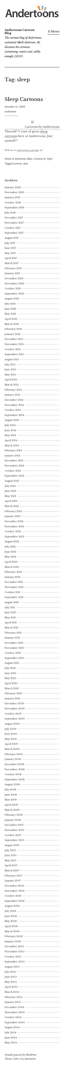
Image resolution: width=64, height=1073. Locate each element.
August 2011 (12, 602)
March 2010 (12, 688)
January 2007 (13, 880)
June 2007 (11, 855)
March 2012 (12, 567)
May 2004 (11, 1042)
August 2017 (12, 237)
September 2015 (14, 354)
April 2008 (11, 804)
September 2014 (14, 415)
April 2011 (11, 622)
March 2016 (12, 324)
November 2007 (14, 830)
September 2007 (14, 840)
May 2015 (10, 374)
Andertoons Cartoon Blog (19, 31)
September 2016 (14, 293)
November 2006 (15, 890)
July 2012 (10, 546)
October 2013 (13, 470)
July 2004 (10, 1032)
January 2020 (13, 187)
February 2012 (13, 571)
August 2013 (12, 480)
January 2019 (12, 197)
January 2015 (12, 394)
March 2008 (12, 809)
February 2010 (13, 693)
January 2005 (13, 1002)
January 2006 (13, 941)
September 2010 (14, 658)
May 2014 (10, 435)
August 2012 (12, 541)
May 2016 (10, 313)
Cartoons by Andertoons (42, 126)
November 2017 (14, 222)
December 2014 (14, 399)
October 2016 (13, 288)
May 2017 (10, 253)
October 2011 (12, 592)
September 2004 (15, 1022)
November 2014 (14, 405)
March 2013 (12, 506)
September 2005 (14, 961)
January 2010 (13, 698)
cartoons (17, 163)
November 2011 (14, 587)
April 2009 (11, 743)
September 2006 (15, 900)
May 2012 (10, 556)
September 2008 (15, 779)
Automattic (30, 1058)
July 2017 (10, 243)
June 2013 (10, 490)
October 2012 (13, 531)
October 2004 (13, 1017)
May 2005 (11, 981)
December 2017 (14, 217)
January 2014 (12, 455)
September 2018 (14, 207)
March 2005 (12, 992)
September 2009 (15, 718)
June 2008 (11, 794)
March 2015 (12, 384)
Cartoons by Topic (43, 158)
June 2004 (11, 1037)
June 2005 (11, 976)
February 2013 (13, 511)
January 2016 (12, 334)
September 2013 (14, 475)
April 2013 (11, 501)
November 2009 (15, 708)
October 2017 (13, 227)
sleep (25, 163)
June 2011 (10, 612)
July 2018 (10, 212)
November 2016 (14, 283)
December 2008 (14, 764)
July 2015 (10, 364)
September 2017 (14, 232)
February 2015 (13, 389)
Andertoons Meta (23, 158)
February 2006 (14, 936)
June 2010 (10, 673)
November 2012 (14, 526)
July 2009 (10, 728)
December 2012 (14, 521)
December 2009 (14, 703)
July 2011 (10, 607)
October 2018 (13, 202)
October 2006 (13, 895)
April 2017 (11, 258)
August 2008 (12, 784)
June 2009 (11, 733)
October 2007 (13, 835)
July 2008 (10, 789)
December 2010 (14, 642)
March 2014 (12, 445)
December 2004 (14, 1007)
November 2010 (14, 647)
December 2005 (14, 946)
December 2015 (14, 339)
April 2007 (11, 865)
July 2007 (10, 850)
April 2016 (11, 318)
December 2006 (14, 885)
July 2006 (10, 911)
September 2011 (14, 597)
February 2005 (13, 997)
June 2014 (10, 430)
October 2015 (13, 349)
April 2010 (11, 683)
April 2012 (11, 561)
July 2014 (10, 425)
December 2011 (14, 582)
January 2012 (12, 577)
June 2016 (10, 308)
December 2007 (14, 824)
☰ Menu (53, 31)
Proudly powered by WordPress (20, 1054)
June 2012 (10, 551)
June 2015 (10, 369)
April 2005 (11, 986)
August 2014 (12, 420)
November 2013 (14, 465)
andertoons (10, 111)
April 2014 (11, 440)
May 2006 (11, 921)
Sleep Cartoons (24, 99)
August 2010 (12, 663)
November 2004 (15, 1012)
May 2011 (10, 617)
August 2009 (12, 723)
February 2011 (13, 632)
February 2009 (14, 754)
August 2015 (12, 359)
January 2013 (12, 516)
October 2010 (13, 652)
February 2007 (13, 875)
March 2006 (12, 931)
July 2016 (10, 303)
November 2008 (15, 769)
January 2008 (13, 820)
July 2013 (10, 486)
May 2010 (10, 678)
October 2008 (13, 774)
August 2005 (12, 966)
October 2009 (13, 713)
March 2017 (12, 263)
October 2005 (13, 956)
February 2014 (13, 450)
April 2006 (11, 926)
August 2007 (12, 845)
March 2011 (11, 627)
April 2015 (11, 379)
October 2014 (13, 410)
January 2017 (12, 273)
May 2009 (11, 739)
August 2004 (12, 1027)
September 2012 (14, 536)
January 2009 (13, 759)
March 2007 (12, 870)
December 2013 (14, 460)
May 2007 (10, 860)
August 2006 (12, 905)
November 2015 (14, 344)
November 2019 (14, 192)
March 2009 (12, 749)
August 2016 (12, 298)
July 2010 (10, 668)
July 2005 (10, 971)
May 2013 (10, 496)
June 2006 (11, 916)
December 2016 (14, 278)
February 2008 (14, 814)
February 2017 (13, 268)
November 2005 (14, 951)
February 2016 (13, 329)
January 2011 (12, 637)
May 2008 (11, 799)
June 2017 (10, 248)
